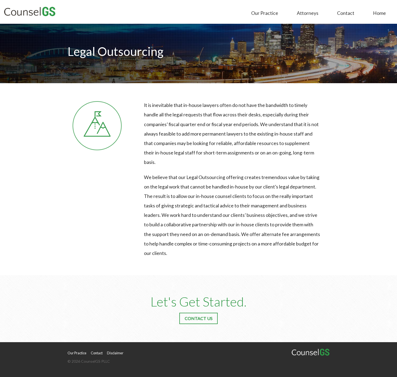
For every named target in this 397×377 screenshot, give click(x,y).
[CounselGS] (29, 10)
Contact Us (199, 318)
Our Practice (264, 13)
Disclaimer (115, 353)
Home (379, 13)
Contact (345, 13)
